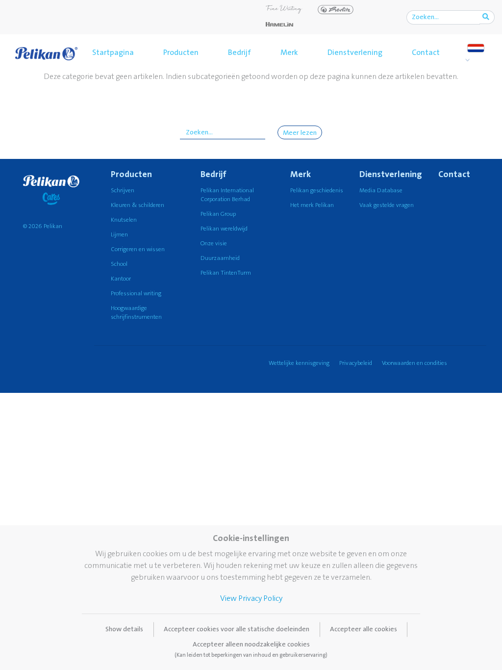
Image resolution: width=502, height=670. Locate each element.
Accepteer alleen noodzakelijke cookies (251, 649)
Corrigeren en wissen (138, 249)
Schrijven (122, 190)
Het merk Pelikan (312, 205)
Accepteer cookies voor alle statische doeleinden (236, 629)
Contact (426, 52)
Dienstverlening (354, 52)
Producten (181, 52)
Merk (289, 52)
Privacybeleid (355, 363)
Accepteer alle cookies (363, 629)
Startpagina (113, 52)
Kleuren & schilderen (137, 205)
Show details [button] (124, 629)
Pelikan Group (218, 214)
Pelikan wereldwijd (224, 229)
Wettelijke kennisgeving (299, 363)
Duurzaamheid (220, 258)
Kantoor (121, 279)
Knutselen (124, 220)
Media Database (380, 190)
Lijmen (119, 235)
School (119, 264)
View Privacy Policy (251, 598)
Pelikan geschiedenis (316, 190)
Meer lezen (300, 133)
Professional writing (136, 293)
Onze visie (214, 243)
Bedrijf (239, 52)
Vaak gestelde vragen (386, 205)
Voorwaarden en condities (414, 363)
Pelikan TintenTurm (226, 273)
